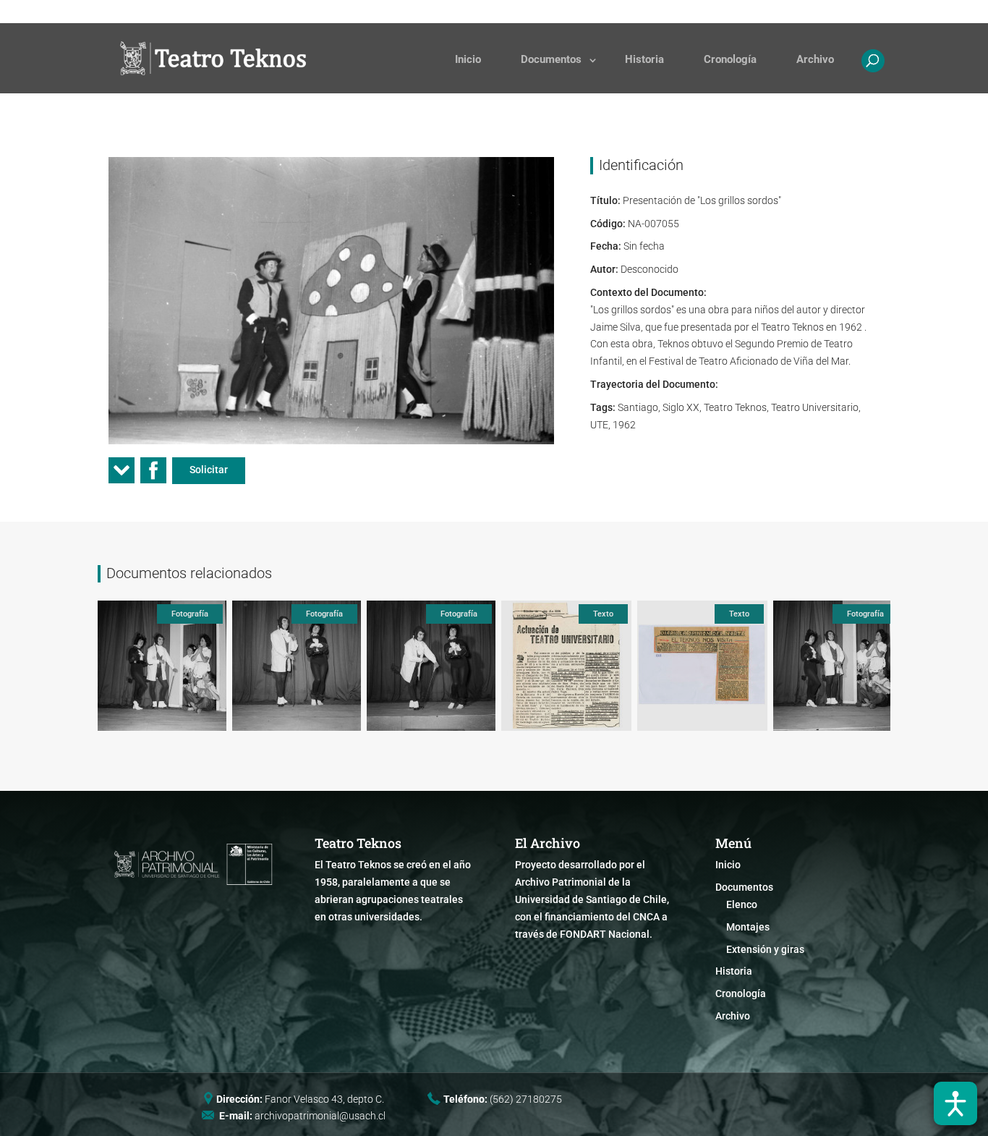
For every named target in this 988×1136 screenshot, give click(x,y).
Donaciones (614, 11)
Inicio (468, 59)
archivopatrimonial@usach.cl (320, 1116)
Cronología (730, 59)
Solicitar (208, 469)
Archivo (815, 59)
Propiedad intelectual (762, 11)
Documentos (551, 59)
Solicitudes (545, 11)
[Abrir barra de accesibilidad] (955, 1103)
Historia (644, 59)
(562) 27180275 (526, 1099)
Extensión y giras (765, 949)
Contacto (679, 11)
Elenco (741, 904)
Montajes (748, 927)
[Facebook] (153, 475)
